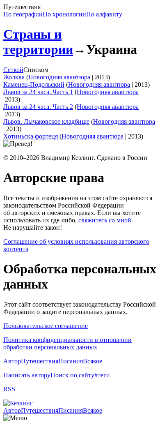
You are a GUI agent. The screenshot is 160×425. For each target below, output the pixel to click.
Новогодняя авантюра (59, 77)
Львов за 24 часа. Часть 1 (38, 91)
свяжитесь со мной (104, 220)
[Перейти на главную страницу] (18, 403)
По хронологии (64, 14)
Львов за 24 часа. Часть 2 (38, 106)
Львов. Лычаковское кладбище (46, 121)
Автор (12, 361)
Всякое (92, 361)
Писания (70, 361)
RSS (9, 389)
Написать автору (26, 375)
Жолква (14, 77)
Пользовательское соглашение (45, 325)
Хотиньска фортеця (30, 136)
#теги (102, 375)
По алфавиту (104, 14)
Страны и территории (38, 42)
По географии (23, 14)
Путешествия (39, 361)
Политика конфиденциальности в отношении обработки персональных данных (67, 343)
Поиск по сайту (72, 375)
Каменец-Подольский (33, 84)
